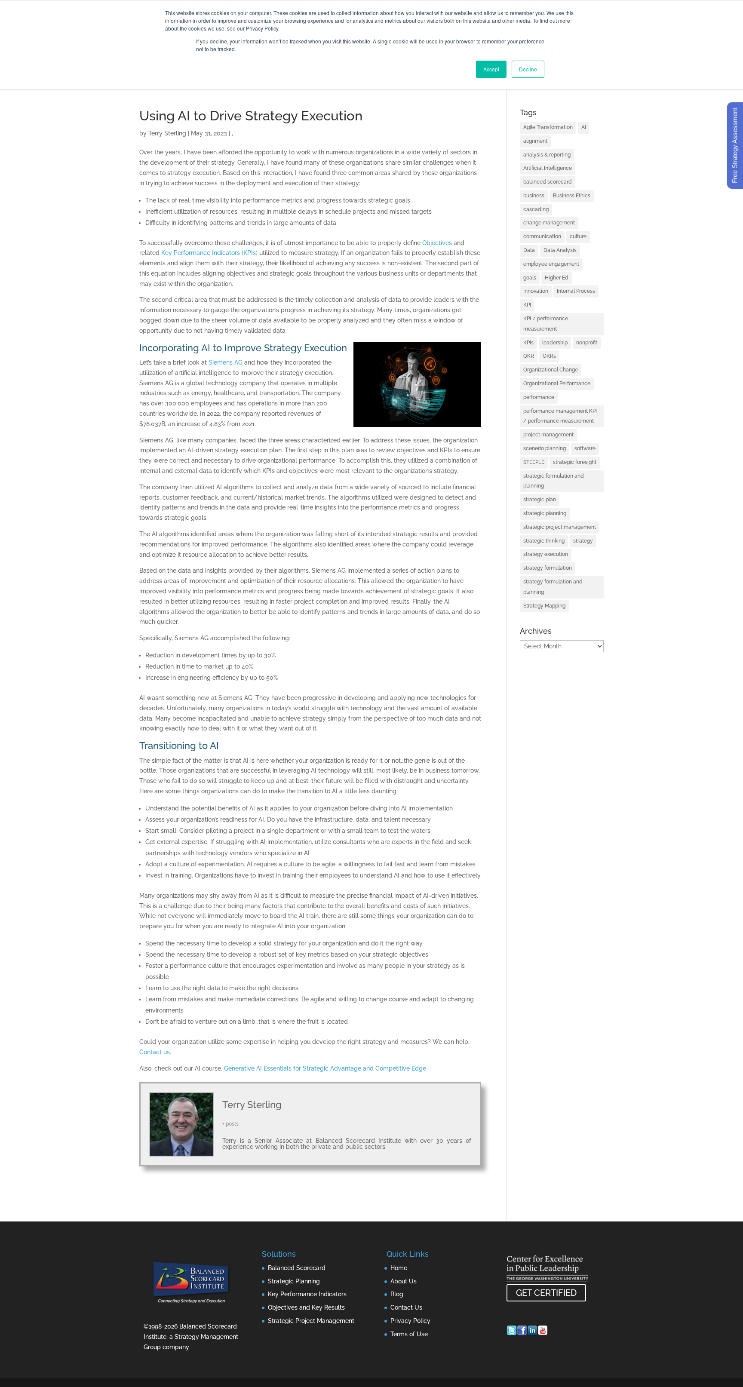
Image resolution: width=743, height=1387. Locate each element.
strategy (583, 541)
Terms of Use (409, 1334)
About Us (403, 1281)
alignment (535, 141)
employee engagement (551, 264)
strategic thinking (544, 541)
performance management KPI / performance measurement (560, 416)
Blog (396, 1294)
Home (398, 1267)
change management (549, 223)
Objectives (437, 242)
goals (529, 278)
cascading (536, 209)
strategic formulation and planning (553, 481)
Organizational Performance (556, 384)
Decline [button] (528, 69)
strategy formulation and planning (553, 587)
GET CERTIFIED (546, 1293)
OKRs (549, 356)
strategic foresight (574, 462)
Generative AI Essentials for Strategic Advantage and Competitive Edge (325, 1068)
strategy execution (545, 554)
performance (538, 397)
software (585, 448)
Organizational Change (550, 370)
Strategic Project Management (311, 1320)
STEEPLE (533, 462)
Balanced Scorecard (296, 1267)
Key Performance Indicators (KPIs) (209, 252)
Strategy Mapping (544, 606)
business (533, 196)
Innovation (535, 291)
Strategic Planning (294, 1281)
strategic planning (544, 513)
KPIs (528, 343)
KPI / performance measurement (545, 324)
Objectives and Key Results (306, 1307)
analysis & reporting (547, 155)
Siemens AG (226, 362)
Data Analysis (560, 250)
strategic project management (559, 527)
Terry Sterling (167, 133)
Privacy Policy (410, 1320)
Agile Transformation (548, 127)
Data (529, 250)
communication (542, 236)
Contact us (154, 1052)
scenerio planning (544, 448)
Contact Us (406, 1307)
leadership (555, 343)
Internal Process (576, 291)
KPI (527, 305)
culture (578, 236)
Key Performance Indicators (307, 1294)
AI (583, 127)
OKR (528, 356)
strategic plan (539, 500)
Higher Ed (556, 278)
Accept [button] (491, 69)
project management (548, 435)
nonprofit (586, 343)
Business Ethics (571, 196)
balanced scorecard (547, 182)
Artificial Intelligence (547, 168)
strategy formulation (547, 568)
